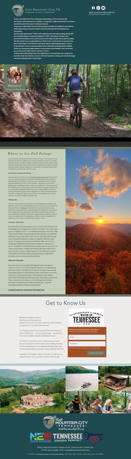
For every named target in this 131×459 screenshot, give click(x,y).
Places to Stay (64, 447)
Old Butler (24, 208)
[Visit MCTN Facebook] (93, 8)
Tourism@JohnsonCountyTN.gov (77, 450)
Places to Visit (77, 447)
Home (39, 447)
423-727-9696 (53, 450)
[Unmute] (2, 138)
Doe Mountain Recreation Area (39, 177)
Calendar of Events (50, 447)
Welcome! (15, 86)
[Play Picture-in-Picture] (128, 138)
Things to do (89, 447)
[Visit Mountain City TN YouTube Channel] (103, 8)
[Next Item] (127, 391)
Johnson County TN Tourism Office (50, 454)
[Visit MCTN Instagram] (98, 8)
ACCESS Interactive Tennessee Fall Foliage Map (26, 290)
